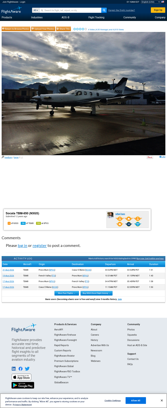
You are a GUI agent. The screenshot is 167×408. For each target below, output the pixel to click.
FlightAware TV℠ (63, 377)
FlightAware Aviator (64, 355)
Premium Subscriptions (66, 361)
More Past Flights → (66, 293)
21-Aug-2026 (8, 270)
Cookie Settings (113, 400)
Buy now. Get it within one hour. (150, 258)
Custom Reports (62, 350)
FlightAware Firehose (65, 335)
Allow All (135, 400)
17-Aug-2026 (8, 281)
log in (22, 245)
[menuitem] (7, 17)
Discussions (133, 340)
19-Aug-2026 (8, 276)
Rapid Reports (61, 345)
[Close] (161, 400)
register (40, 245)
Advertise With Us (100, 345)
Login (22, 2)
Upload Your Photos (44, 29)
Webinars (95, 361)
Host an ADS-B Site (137, 345)
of (28, 223)
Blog (93, 355)
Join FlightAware (10, 2)
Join (120, 299)
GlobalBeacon (61, 382)
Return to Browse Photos (17, 29)
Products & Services (65, 324)
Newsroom (96, 350)
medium (8, 157)
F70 (53, 276)
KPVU (52, 270)
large (16, 157)
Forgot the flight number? (121, 10)
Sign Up (158, 10)
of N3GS (13, 223)
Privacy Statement (22, 404)
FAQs (130, 364)
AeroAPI (58, 329)
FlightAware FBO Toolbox (67, 371)
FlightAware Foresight (65, 340)
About (94, 329)
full (21, 157)
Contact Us (133, 359)
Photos (131, 329)
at (43, 223)
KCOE (88, 270)
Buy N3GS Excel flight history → (96, 293)
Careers (95, 335)
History (94, 340)
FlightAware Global (64, 366)
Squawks (132, 335)
